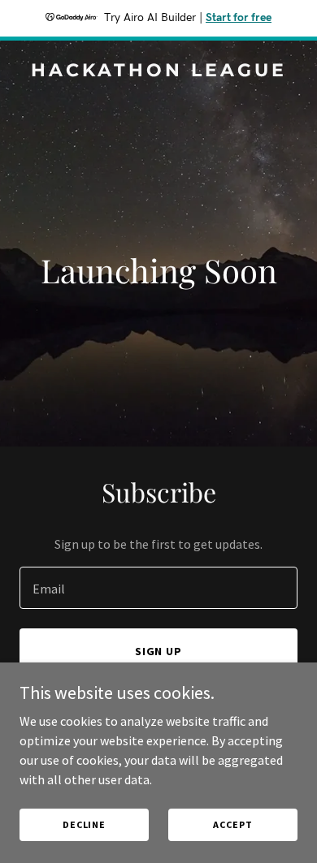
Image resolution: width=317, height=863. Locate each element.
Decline (84, 824)
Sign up (159, 651)
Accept (232, 824)
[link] (158, 71)
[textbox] (158, 588)
